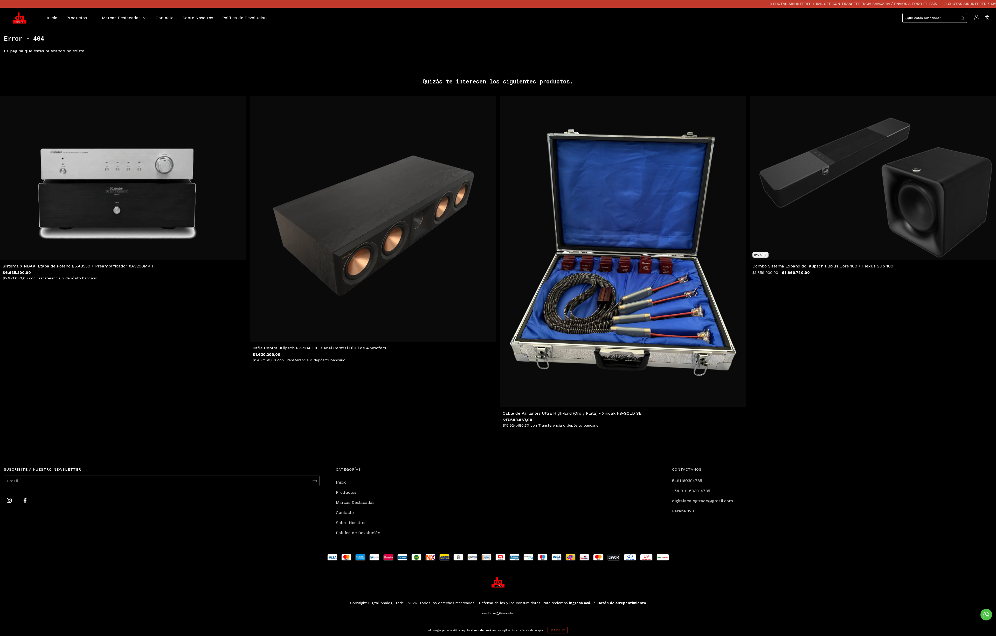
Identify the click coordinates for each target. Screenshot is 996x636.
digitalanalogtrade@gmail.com (702, 500)
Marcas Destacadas (122, 17)
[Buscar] (962, 18)
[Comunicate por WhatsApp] (986, 614)
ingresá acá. (580, 603)
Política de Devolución (244, 17)
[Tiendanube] (498, 613)
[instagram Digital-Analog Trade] (10, 500)
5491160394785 (687, 480)
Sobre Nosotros (198, 17)
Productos (77, 17)
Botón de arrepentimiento (621, 603)
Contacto (165, 17)
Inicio (52, 17)
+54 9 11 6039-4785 (691, 490)
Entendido (557, 630)
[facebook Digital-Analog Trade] (25, 500)
